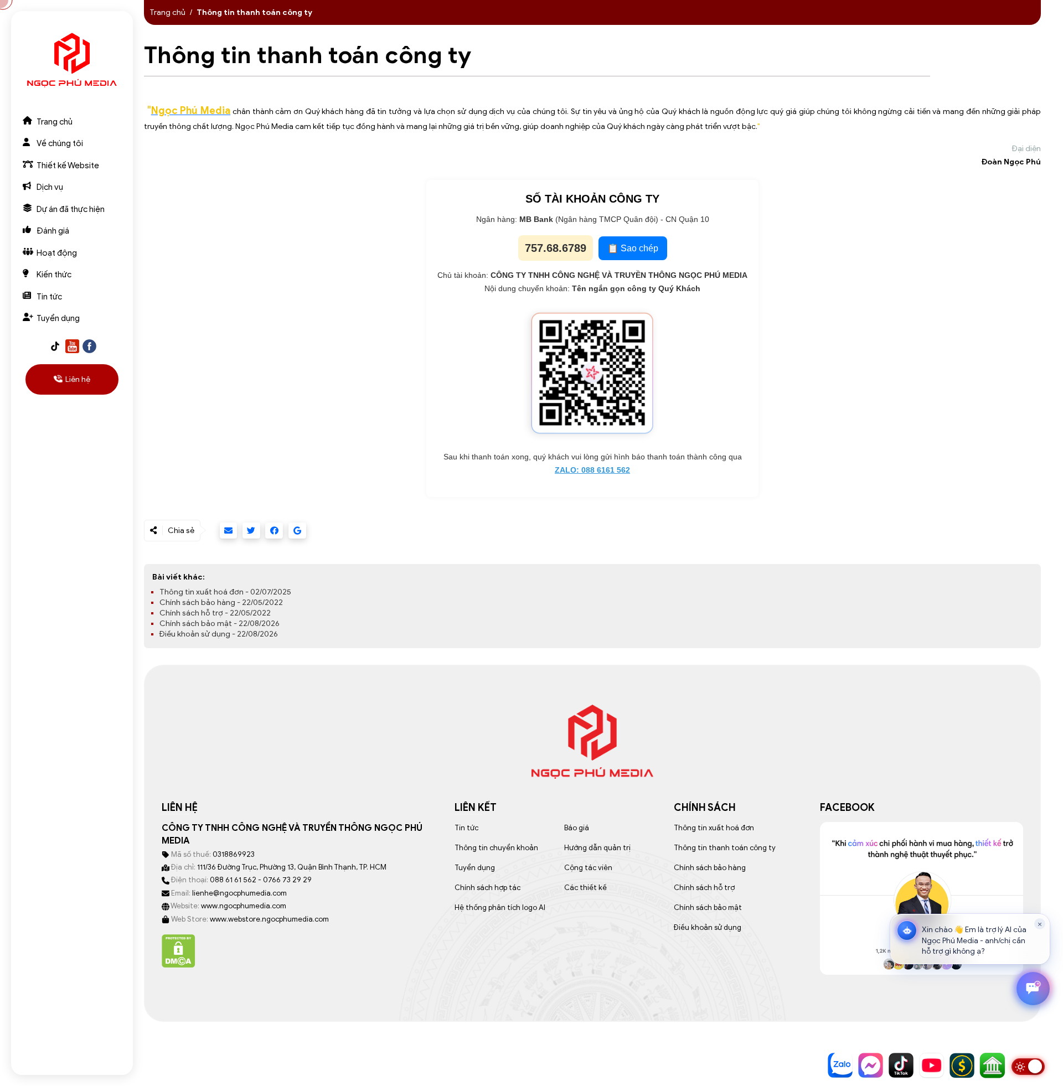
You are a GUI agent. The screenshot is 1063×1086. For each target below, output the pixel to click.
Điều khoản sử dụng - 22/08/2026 (218, 634)
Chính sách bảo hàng (710, 867)
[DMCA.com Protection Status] (178, 950)
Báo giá (576, 827)
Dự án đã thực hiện (71, 209)
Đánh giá (53, 231)
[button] (970, 939)
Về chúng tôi (60, 143)
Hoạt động (57, 253)
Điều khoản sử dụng (707, 927)
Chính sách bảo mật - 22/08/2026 (219, 623)
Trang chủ (55, 122)
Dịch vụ (50, 187)
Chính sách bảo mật (708, 907)
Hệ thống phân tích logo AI (500, 907)
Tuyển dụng (58, 318)
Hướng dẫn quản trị (597, 847)
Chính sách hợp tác (487, 887)
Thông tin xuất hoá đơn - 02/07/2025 (225, 592)
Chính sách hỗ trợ (704, 887)
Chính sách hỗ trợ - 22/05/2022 (215, 613)
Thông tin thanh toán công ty (725, 847)
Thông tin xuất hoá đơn (714, 827)
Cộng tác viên (588, 867)
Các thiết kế (585, 887)
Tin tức (49, 297)
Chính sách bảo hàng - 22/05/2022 (221, 602)
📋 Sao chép (632, 248)
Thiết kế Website (68, 165)
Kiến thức (54, 275)
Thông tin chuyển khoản (496, 847)
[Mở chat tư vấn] (1033, 988)
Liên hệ (77, 379)
